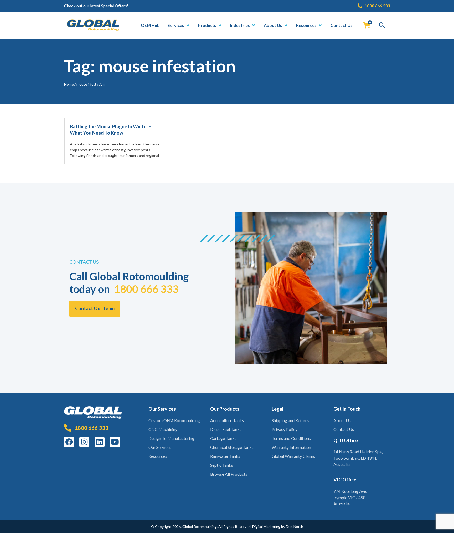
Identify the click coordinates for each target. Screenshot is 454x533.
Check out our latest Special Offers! (96, 5)
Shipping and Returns (290, 420)
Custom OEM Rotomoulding (174, 420)
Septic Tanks (221, 465)
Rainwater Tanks (225, 456)
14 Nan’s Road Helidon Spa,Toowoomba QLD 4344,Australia (358, 458)
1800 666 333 (146, 289)
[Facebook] (69, 442)
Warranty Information (291, 447)
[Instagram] (84, 442)
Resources (157, 456)
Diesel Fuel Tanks (225, 429)
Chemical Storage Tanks (232, 447)
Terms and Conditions (291, 438)
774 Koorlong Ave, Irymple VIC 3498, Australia (350, 497)
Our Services (159, 447)
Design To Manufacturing (171, 438)
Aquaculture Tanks (227, 420)
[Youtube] (115, 442)
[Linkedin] (100, 442)
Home (69, 84)
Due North (294, 526)
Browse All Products (228, 473)
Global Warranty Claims (293, 456)
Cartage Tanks (223, 438)
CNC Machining (163, 429)
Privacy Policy (284, 429)
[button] (179, 25)
